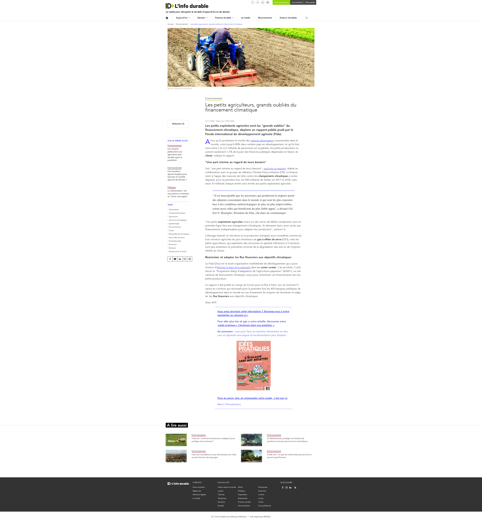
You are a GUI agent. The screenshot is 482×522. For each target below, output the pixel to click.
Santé (240, 487)
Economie (173, 244)
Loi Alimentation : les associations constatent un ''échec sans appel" (178, 193)
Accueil (167, 17)
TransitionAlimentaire (177, 213)
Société (221, 506)
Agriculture (173, 216)
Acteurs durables (288, 17)
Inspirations (242, 494)
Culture (261, 494)
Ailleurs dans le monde (227, 487)
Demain (201, 17)
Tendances (222, 498)
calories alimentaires (262, 140)
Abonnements (265, 17)
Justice (220, 491)
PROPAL (267, 516)
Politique (241, 491)
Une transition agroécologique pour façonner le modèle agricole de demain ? (177, 175)
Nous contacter (199, 487)
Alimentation (174, 209)
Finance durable (223, 17)
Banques (172, 248)
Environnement (182, 24)
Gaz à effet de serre (177, 237)
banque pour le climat (177, 251)
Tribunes (221, 494)
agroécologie (174, 223)
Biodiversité (242, 498)
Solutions (221, 502)
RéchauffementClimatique (179, 234)
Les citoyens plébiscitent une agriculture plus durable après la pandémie (175, 154)
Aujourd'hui (182, 17)
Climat (171, 230)
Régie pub (197, 491)
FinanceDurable (175, 241)
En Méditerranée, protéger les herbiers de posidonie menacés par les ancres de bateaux (287, 439)
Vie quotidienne (264, 506)
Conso (260, 498)
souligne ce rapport (275, 168)
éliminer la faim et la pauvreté (233, 267)
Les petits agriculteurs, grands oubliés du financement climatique (216, 24)
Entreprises (262, 487)
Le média (245, 17)
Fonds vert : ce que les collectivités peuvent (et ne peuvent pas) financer (289, 456)
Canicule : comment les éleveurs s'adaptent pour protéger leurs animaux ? (213, 439)
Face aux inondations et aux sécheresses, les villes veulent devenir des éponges (214, 456)
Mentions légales (199, 494)
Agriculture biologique (178, 220)
